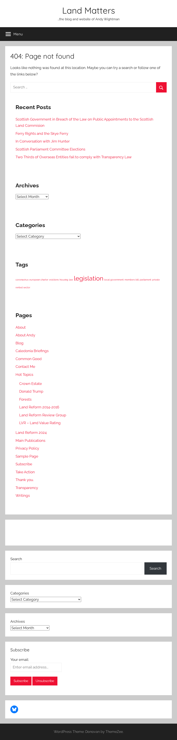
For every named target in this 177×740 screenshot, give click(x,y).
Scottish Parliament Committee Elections (50, 149)
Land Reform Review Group (42, 415)
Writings (23, 495)
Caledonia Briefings (32, 351)
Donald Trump (31, 391)
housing (64, 279)
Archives (17, 621)
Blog (20, 343)
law (71, 279)
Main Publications (30, 440)
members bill (132, 279)
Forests (25, 399)
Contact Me (25, 366)
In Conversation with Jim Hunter (43, 141)
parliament (145, 279)
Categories (19, 593)
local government (114, 279)
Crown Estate (30, 383)
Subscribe (24, 464)
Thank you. (25, 480)
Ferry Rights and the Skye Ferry (42, 133)
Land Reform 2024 (31, 432)
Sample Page (27, 456)
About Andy (25, 335)
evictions (54, 279)
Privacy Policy (27, 448)
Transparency (27, 488)
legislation (88, 278)
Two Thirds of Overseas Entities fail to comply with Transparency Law (74, 157)
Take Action (25, 472)
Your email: (19, 659)
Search (16, 559)
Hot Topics (24, 374)
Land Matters (88, 10)
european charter (38, 279)
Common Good (29, 359)
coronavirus (22, 279)
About (21, 327)
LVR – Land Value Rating (40, 423)
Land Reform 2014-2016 (39, 407)
